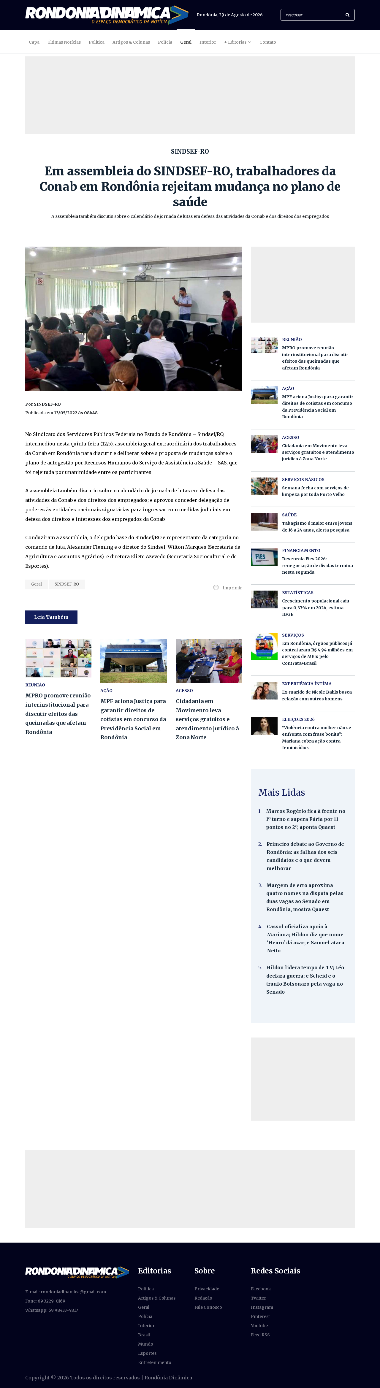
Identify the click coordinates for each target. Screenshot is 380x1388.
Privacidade (206, 1289)
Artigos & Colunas (131, 42)
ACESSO (184, 690)
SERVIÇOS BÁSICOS (303, 480)
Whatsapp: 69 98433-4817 (51, 1310)
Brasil (144, 1335)
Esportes (147, 1353)
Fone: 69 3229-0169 (45, 1301)
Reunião (35, 685)
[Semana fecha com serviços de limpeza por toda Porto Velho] (264, 486)
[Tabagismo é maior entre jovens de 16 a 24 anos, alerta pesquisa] (264, 521)
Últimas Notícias (64, 42)
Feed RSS (260, 1335)
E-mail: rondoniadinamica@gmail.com (65, 1292)
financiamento (301, 550)
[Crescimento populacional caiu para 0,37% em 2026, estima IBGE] (264, 599)
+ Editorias (235, 42)
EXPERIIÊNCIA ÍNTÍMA (307, 684)
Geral (185, 42)
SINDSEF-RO (67, 584)
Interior (208, 42)
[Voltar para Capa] (107, 15)
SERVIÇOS (293, 635)
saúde (289, 515)
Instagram (262, 1307)
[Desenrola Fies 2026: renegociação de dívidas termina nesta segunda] (264, 557)
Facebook (261, 1289)
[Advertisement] (303, 1079)
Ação (106, 690)
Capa (34, 42)
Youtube (259, 1325)
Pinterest (260, 1316)
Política (96, 42)
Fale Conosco (208, 1307)
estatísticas (298, 593)
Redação (203, 1298)
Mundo (145, 1344)
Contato (267, 42)
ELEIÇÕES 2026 (298, 719)
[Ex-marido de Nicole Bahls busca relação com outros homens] (264, 690)
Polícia (165, 42)
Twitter (258, 1298)
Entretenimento (154, 1362)
